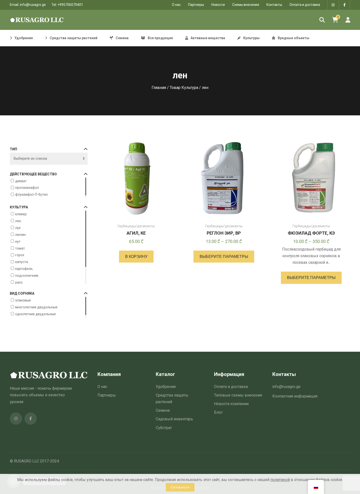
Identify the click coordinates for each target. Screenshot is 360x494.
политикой (280, 479)
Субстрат (164, 427)
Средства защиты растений (172, 398)
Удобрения (166, 386)
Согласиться (180, 487)
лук (18, 228)
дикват (21, 181)
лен (18, 221)
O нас (176, 5)
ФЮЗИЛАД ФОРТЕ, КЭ (311, 233)
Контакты (274, 5)
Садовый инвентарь (174, 419)
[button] (136, 257)
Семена (163, 410)
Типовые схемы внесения (238, 395)
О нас (102, 386)
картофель (24, 269)
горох (19, 255)
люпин (20, 234)
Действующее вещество (33, 174)
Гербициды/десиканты (136, 226)
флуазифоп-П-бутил (31, 194)
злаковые (23, 300)
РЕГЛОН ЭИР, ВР (224, 233)
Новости (218, 5)
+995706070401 (70, 5)
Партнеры (196, 5)
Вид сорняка (22, 293)
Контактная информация (294, 396)
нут (18, 241)
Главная (159, 87)
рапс (19, 282)
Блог (218, 412)
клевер (21, 214)
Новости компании (231, 403)
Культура (19, 207)
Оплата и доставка (304, 5)
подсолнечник (26, 275)
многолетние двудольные (36, 307)
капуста (21, 262)
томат (20, 248)
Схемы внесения (245, 5)
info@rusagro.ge (33, 5)
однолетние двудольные (35, 314)
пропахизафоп (27, 188)
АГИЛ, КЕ (136, 233)
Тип (13, 149)
